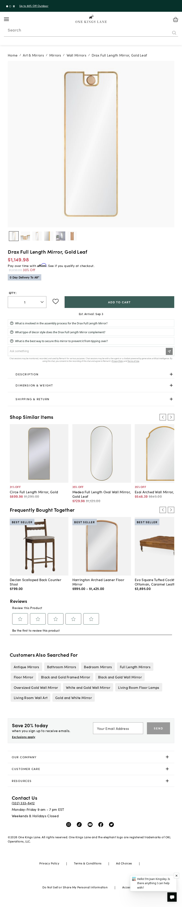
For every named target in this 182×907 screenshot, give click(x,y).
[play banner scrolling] (14, 6)
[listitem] (26, 667)
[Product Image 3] (49, 236)
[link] (91, 374)
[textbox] (27, 302)
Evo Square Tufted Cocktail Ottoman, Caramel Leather (157, 581)
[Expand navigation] (10, 19)
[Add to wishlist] (56, 301)
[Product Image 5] (72, 236)
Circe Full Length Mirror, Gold (34, 491)
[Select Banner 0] (7, 6)
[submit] (174, 33)
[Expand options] (171, 374)
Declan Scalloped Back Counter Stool (35, 581)
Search (14, 30)
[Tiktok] (80, 824)
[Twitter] (112, 824)
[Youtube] (91, 824)
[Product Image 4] (60, 236)
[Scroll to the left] (163, 417)
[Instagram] (69, 824)
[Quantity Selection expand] (42, 302)
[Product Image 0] (14, 236)
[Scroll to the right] (171, 417)
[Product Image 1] (25, 236)
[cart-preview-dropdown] (175, 19)
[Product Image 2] (37, 236)
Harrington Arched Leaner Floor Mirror (98, 581)
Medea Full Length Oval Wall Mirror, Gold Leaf (101, 494)
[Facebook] (101, 824)
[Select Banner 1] (10, 6)
